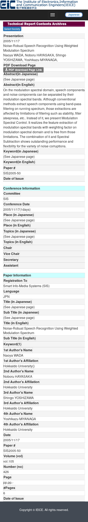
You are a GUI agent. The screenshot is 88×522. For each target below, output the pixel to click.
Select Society (12, 29)
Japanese (74, 14)
